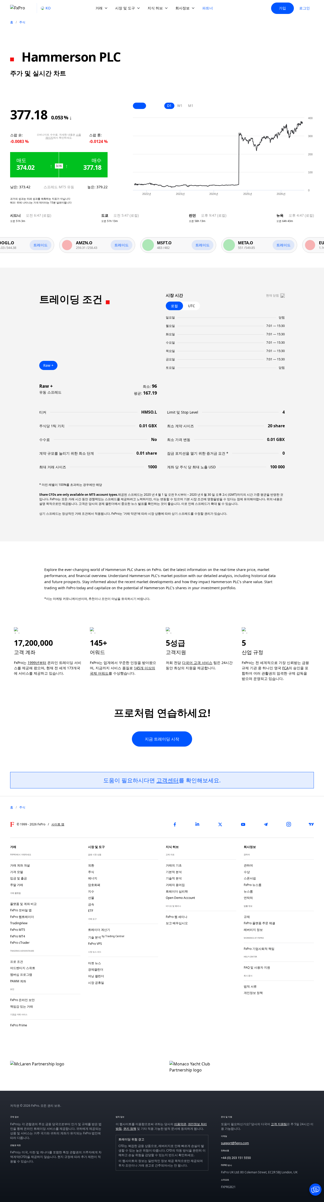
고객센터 (167, 780)
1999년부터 (37, 662)
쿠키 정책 (129, 1128)
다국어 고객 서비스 (197, 662)
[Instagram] (288, 824)
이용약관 (180, 1124)
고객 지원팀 (279, 1124)
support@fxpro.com (235, 1143)
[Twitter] (220, 824)
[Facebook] (174, 824)
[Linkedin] (197, 824)
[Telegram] (265, 824)
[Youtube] (243, 824)
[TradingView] (311, 824)
